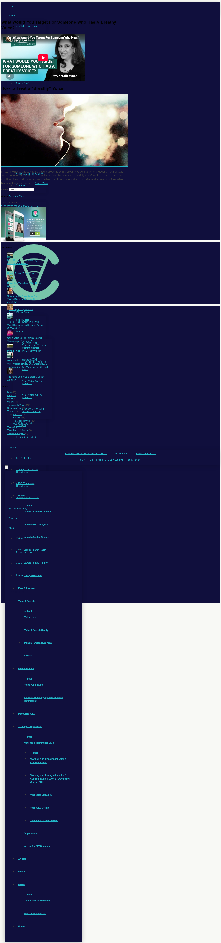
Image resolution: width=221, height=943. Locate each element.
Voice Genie (13, 426)
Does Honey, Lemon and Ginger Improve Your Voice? (23, 262)
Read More (41, 183)
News (10, 398)
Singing (10, 401)
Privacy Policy (146, 453)
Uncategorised (14, 408)
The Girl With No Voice (18, 311)
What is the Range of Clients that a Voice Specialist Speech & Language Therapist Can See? (25, 363)
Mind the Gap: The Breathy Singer (24, 350)
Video (10, 411)
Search (4, 189)
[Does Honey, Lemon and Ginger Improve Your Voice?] (10, 257)
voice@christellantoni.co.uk (14, 205)
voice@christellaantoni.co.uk (86, 453)
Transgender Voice (16, 404)
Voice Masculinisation (17, 430)
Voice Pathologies (16, 433)
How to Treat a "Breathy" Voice (22, 273)
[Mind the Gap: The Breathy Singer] (10, 347)
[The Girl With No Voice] (10, 308)
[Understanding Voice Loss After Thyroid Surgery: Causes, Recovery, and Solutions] (10, 292)
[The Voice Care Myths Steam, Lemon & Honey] (10, 373)
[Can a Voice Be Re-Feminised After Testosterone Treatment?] (10, 334)
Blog (9, 392)
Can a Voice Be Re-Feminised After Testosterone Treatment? (24, 339)
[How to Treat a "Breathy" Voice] (10, 269)
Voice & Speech (21, 423)
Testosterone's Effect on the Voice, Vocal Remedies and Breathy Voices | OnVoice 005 (25, 325)
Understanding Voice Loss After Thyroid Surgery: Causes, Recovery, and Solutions (25, 299)
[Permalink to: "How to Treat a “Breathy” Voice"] (64, 165)
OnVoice (17, 417)
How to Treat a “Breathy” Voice (32, 88)
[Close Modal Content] (6, 467)
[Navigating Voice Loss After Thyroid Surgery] (10, 279)
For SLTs (11, 395)
